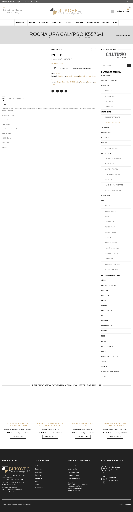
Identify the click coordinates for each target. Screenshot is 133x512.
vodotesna (54, 85)
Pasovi (68, 22)
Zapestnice (109, 259)
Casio (103, 300)
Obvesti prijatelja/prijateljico (82, 68)
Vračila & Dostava (16, 98)
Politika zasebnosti (73, 475)
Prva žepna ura (114, 467)
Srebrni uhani (110, 222)
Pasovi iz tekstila (111, 169)
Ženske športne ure (64, 38)
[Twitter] (52, 91)
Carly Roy (105, 295)
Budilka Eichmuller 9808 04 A (82, 429)
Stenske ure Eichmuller (110, 371)
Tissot (103, 376)
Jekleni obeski (110, 211)
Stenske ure (44, 22)
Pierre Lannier (107, 346)
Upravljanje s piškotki (74, 478)
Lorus (103, 341)
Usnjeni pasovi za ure (113, 190)
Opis (3, 98)
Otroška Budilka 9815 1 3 (50, 429)
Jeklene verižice (111, 243)
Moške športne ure (112, 117)
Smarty (104, 366)
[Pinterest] (61, 91)
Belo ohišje (65, 82)
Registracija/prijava (73, 466)
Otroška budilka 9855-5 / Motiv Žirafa (115, 429)
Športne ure (53, 38)
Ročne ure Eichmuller (109, 356)
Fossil (103, 336)
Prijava (129, 1)
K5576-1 (72, 82)
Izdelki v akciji (107, 195)
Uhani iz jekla (110, 227)
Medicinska (105, 75)
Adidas (103, 280)
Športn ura (90, 82)
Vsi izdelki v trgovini (72, 76)
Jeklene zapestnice (112, 264)
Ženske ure (109, 107)
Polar (103, 351)
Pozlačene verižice (112, 248)
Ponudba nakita (93, 22)
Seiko (103, 361)
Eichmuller (105, 321)
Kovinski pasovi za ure (113, 158)
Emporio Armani (107, 326)
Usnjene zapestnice (112, 269)
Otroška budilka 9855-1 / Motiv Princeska (17, 429)
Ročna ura (83, 82)
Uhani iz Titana (110, 232)
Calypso (104, 290)
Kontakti (105, 22)
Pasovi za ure (106, 153)
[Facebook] (57, 91)
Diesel (103, 316)
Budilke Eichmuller (108, 285)
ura (95, 82)
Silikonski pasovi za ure (114, 185)
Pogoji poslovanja (73, 472)
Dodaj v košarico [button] (17, 436)
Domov (45, 38)
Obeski (107, 206)
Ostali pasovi (110, 164)
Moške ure (109, 91)
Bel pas (59, 82)
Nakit (103, 200)
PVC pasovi (109, 179)
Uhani (107, 216)
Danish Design (106, 310)
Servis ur (79, 22)
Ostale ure (56, 22)
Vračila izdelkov (73, 469)
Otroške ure (61, 76)
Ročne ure (20, 22)
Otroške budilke (111, 148)
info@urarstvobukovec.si (14, 489)
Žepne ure (105, 127)
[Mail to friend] (66, 91)
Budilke (32, 22)
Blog (115, 22)
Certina (104, 305)
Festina (104, 331)
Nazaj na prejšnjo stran (123, 35)
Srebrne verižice (111, 253)
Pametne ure (109, 101)
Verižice (108, 237)
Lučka (77, 82)
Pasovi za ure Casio (112, 174)
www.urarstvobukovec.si (11, 492)
